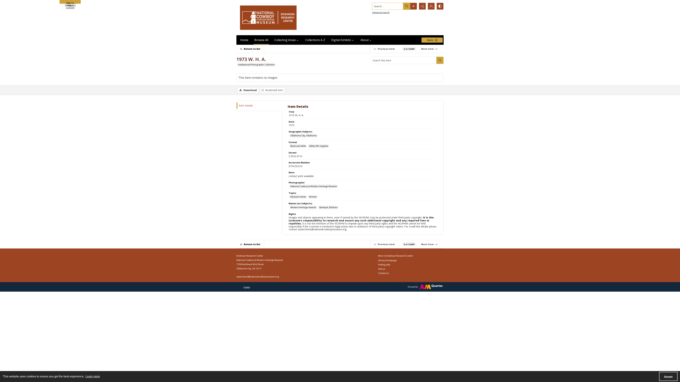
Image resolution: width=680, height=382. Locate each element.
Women (313, 196)
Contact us (383, 273)
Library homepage (387, 260)
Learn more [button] (93, 376)
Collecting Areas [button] (285, 40)
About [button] (365, 40)
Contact (246, 287)
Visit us (381, 268)
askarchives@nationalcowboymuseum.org (257, 276)
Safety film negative (318, 145)
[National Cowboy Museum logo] (268, 17)
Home (244, 40)
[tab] (259, 106)
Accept (668, 376)
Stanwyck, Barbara (328, 207)
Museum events (298, 196)
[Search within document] (439, 60)
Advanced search (381, 12)
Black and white (298, 145)
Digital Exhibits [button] (341, 40)
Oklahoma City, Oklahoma (303, 135)
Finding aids (384, 264)
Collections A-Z (315, 40)
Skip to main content (70, 2)
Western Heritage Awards (303, 207)
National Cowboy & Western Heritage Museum (313, 186)
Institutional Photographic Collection (256, 64)
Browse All (261, 40)
